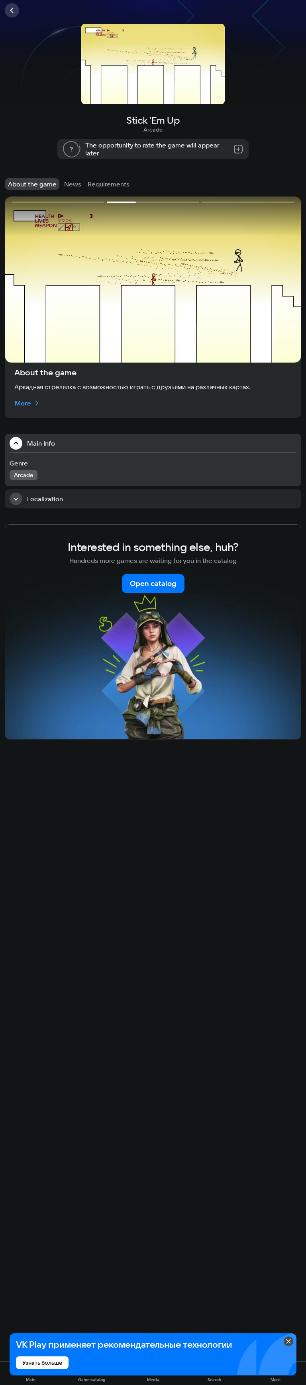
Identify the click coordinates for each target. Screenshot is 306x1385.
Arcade (153, 129)
